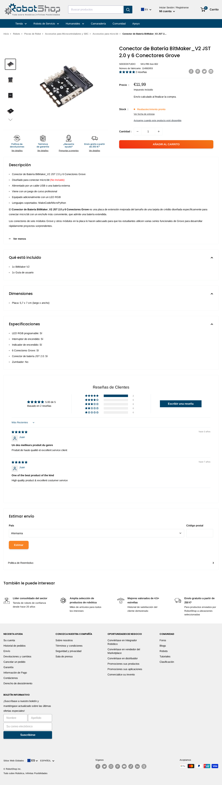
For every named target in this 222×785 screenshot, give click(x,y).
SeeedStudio (127, 64)
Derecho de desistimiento (17, 683)
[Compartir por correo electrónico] (210, 71)
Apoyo (136, 23)
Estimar (18, 544)
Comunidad (119, 23)
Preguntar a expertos (69, 150)
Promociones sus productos (123, 663)
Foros (163, 640)
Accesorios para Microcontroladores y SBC (66, 33)
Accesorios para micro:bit (105, 33)
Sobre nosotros (64, 640)
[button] (10, 119)
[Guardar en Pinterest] (197, 71)
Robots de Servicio (44, 23)
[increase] (158, 131)
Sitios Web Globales (13, 760)
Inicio (6, 33)
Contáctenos (10, 677)
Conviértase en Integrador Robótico (122, 642)
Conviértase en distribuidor (123, 658)
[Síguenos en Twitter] (104, 766)
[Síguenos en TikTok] (130, 766)
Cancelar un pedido (14, 661)
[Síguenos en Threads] (144, 766)
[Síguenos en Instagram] (111, 766)
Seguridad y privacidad (68, 651)
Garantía (8, 667)
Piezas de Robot (32, 33)
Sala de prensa (64, 656)
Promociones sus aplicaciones (125, 669)
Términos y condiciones (69, 645)
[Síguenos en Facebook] (97, 766)
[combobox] (96, 10)
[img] (19, 432)
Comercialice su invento (121, 674)
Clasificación (167, 661)
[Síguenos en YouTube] (124, 766)
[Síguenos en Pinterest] (117, 766)
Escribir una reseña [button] (181, 403)
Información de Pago (15, 672)
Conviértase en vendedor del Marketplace (124, 651)
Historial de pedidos (14, 645)
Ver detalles (17, 150)
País (11, 525)
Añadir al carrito (166, 144)
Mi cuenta (165, 11)
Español (46, 760)
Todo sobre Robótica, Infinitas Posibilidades (25, 773)
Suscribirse (27, 734)
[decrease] (137, 131)
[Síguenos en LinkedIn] (137, 766)
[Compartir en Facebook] (191, 71)
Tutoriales (165, 656)
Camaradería (98, 23)
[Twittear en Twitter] (204, 71)
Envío (6, 651)
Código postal (194, 525)
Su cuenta (9, 640)
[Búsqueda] (128, 9)
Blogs (163, 645)
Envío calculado (143, 96)
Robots (16, 33)
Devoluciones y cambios (17, 656)
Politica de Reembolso (20, 562)
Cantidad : (125, 131)
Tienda (19, 23)
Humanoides (73, 23)
